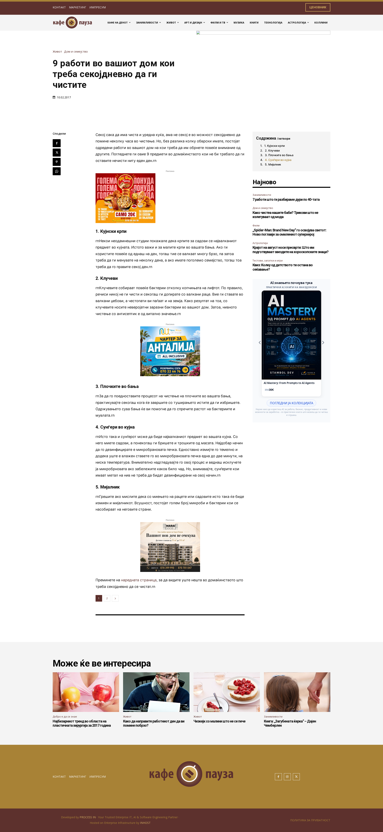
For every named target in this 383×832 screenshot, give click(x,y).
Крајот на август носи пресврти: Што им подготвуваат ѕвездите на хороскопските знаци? (290, 249)
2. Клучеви (272, 150)
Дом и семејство (76, 51)
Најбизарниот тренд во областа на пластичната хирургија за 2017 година (82, 723)
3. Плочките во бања (279, 155)
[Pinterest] (57, 162)
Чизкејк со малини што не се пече (219, 721)
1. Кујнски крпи (274, 145)
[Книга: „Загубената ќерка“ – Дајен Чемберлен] (297, 692)
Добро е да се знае (65, 716)
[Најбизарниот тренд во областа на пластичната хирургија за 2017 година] (86, 692)
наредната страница (139, 580)
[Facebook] (57, 143)
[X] (57, 153)
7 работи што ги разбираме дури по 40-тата (286, 199)
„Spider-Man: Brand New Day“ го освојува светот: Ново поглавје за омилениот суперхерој (289, 232)
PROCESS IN (88, 817)
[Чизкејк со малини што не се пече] (226, 692)
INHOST (145, 823)
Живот (57, 51)
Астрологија (260, 243)
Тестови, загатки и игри (268, 260)
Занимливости (262, 195)
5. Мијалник (273, 164)
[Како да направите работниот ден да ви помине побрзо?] (156, 692)
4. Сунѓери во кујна (278, 160)
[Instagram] (287, 776)
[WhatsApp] (57, 171)
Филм (256, 225)
